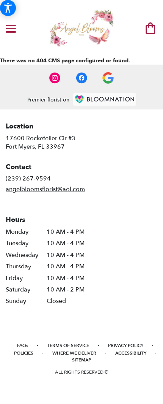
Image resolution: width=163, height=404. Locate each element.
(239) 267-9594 (28, 178)
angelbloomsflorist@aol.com (45, 189)
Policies (23, 353)
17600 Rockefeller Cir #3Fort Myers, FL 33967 (40, 142)
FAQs (22, 345)
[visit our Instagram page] (55, 78)
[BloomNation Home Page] (104, 99)
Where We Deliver (74, 353)
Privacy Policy (125, 345)
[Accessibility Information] (8, 8)
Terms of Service (68, 345)
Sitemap (81, 360)
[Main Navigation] (11, 29)
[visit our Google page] (108, 78)
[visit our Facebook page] (81, 78)
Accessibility (130, 353)
